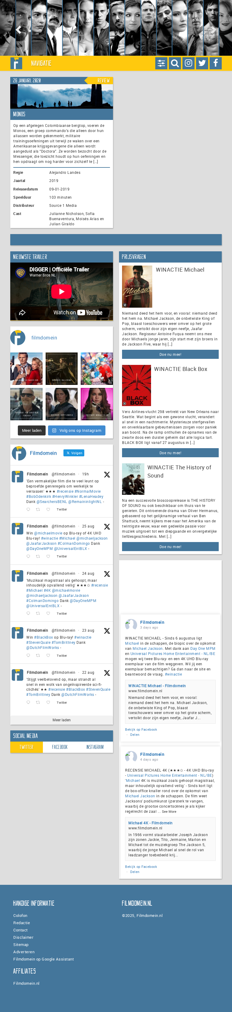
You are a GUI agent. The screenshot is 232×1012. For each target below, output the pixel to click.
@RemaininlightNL (85, 501)
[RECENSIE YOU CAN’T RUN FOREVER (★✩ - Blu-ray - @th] (26, 404)
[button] (17, 28)
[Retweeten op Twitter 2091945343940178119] (39, 613)
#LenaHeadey (91, 496)
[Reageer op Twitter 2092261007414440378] (29, 557)
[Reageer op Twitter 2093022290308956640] (29, 509)
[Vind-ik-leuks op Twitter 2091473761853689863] (50, 656)
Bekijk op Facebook (141, 729)
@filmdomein (64, 473)
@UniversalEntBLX (70, 548)
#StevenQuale (38, 642)
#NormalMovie (88, 491)
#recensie (65, 491)
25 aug (88, 526)
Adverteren (23, 951)
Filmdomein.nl (26, 983)
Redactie (21, 922)
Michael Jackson (148, 648)
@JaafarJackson (41, 543)
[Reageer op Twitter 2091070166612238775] (29, 702)
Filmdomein (37, 473)
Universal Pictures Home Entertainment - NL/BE (172, 653)
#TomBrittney (64, 642)
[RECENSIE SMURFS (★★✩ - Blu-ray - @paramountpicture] (97, 368)
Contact (20, 930)
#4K (47, 590)
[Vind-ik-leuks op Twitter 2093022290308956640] (50, 509)
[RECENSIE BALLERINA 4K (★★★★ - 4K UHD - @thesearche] (62, 368)
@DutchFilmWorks (42, 647)
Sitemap (21, 944)
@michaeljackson (92, 538)
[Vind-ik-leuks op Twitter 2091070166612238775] (50, 702)
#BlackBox (43, 637)
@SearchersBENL (52, 501)
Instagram (95, 747)
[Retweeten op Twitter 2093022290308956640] (39, 509)
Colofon (20, 915)
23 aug (88, 630)
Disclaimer (23, 937)
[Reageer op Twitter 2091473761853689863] (29, 656)
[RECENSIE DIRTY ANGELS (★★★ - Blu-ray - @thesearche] (62, 404)
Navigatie (41, 63)
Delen (135, 734)
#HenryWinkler (65, 496)
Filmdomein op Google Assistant (43, 959)
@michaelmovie (48, 533)
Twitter (27, 747)
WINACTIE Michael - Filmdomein (157, 685)
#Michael (67, 538)
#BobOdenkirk (38, 496)
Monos (19, 114)
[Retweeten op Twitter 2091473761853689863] (39, 656)
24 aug (88, 573)
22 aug (88, 672)
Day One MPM (203, 648)
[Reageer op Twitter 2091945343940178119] (29, 613)
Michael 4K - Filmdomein (150, 822)
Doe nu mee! (171, 354)
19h (85, 473)
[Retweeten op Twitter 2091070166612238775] (39, 702)
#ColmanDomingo (74, 543)
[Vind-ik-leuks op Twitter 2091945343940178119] (50, 613)
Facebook (60, 747)
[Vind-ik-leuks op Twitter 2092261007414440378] (50, 557)
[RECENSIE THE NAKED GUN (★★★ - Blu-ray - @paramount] (26, 368)
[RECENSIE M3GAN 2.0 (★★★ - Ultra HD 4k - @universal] (97, 404)
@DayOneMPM (39, 548)
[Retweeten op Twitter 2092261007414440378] (39, 557)
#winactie (49, 538)
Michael (132, 643)
